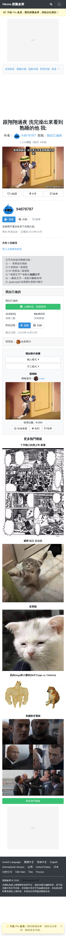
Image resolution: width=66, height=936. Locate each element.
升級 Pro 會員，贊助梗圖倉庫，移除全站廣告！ (33, 12)
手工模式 (32, 366)
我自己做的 (54, 135)
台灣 (30, 867)
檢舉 (55, 194)
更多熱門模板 (33, 439)
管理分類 (45, 69)
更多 (54, 69)
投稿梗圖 (39, 318)
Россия (40, 872)
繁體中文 (29, 862)
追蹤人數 (10, 318)
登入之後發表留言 (12, 249)
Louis (42, 378)
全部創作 (10, 69)
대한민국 (7, 872)
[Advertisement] (33, 97)
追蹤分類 (33, 69)
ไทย (30, 872)
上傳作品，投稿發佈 (34, 306)
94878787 (28, 135)
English (54, 862)
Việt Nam (20, 872)
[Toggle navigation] (59, 4)
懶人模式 (32, 359)
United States (43, 867)
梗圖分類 (21, 69)
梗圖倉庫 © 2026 (10, 880)
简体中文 (42, 862)
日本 (56, 867)
